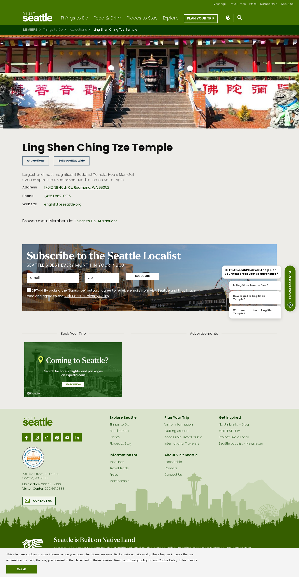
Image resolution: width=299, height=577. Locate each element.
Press (253, 4)
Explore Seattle (123, 418)
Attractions (78, 29)
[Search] (240, 18)
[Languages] (228, 18)
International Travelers (181, 443)
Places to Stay (142, 18)
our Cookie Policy (165, 560)
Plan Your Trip (201, 18)
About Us (287, 4)
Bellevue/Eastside (71, 160)
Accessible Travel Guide (183, 437)
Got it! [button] (21, 569)
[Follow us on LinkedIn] (77, 437)
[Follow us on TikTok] (47, 437)
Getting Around (176, 431)
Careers (170, 468)
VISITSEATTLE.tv (229, 431)
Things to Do (74, 18)
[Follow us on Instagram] (37, 437)
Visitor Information (178, 424)
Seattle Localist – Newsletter (241, 443)
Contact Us (42, 501)
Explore (171, 18)
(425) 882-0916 (57, 196)
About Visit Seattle (181, 455)
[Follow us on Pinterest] (57, 437)
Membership (269, 4)
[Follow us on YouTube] (67, 437)
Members (30, 29)
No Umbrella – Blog (234, 424)
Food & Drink (107, 18)
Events (115, 437)
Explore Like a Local (234, 437)
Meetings (219, 4)
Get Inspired (230, 418)
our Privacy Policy (135, 560)
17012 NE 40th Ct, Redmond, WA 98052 (76, 188)
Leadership (173, 462)
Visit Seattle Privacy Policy (86, 296)
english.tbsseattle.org (62, 205)
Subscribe (142, 276)
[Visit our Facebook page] (26, 437)
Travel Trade (237, 4)
